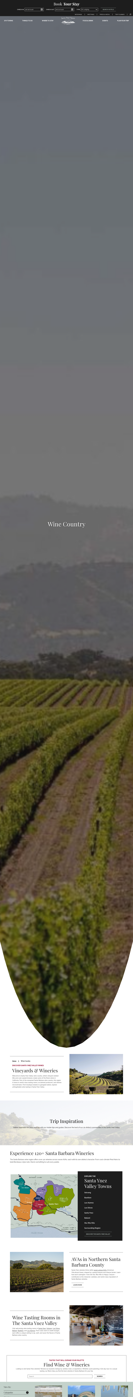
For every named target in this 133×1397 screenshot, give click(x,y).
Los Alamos (31, 1330)
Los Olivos (56, 1328)
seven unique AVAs (100, 1270)
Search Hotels (108, 9)
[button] (16, 1392)
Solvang (49, 1328)
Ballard (14, 1330)
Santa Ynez (42, 1328)
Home (14, 1061)
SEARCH (99, 1376)
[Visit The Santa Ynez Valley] (68, 21)
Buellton (20, 1330)
